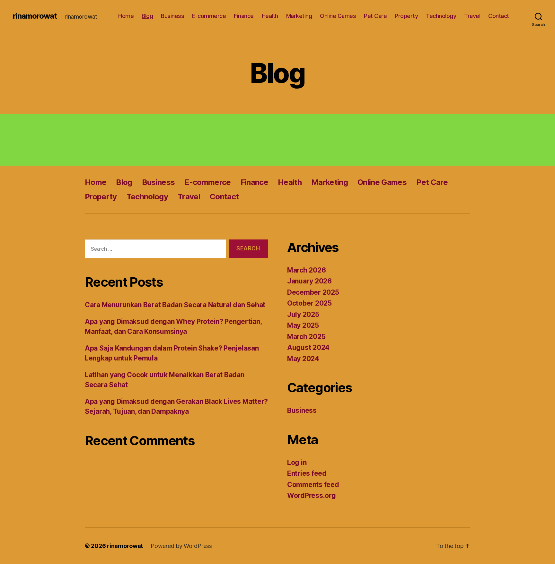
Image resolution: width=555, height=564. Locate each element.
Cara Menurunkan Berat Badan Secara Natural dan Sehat (175, 305)
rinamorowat (35, 16)
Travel (472, 16)
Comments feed (313, 485)
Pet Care (375, 16)
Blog (147, 16)
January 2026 (309, 281)
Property (406, 16)
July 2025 (303, 314)
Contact (498, 16)
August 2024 (308, 347)
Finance (244, 16)
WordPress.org (311, 495)
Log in (296, 462)
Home (126, 16)
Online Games (338, 16)
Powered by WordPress (181, 545)
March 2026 (306, 270)
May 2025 (303, 325)
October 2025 (309, 303)
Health (270, 16)
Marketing (299, 16)
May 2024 (303, 359)
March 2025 (306, 337)
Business (172, 16)
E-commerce (209, 16)
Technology (441, 16)
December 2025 (313, 292)
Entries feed (307, 473)
